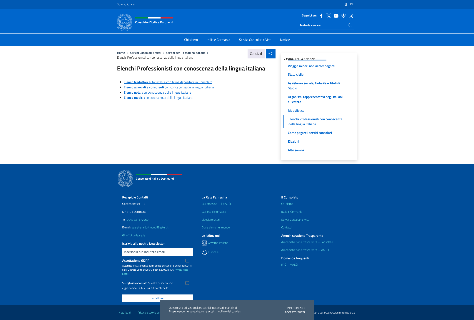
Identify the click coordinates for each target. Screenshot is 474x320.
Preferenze (296, 308)
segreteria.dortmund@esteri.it (150, 227)
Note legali (125, 312)
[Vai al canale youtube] (335, 15)
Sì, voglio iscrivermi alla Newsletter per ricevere (147, 283)
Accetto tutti (295, 312)
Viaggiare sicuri (211, 219)
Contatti (286, 227)
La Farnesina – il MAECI (216, 203)
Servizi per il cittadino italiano (186, 52)
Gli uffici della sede (133, 235)
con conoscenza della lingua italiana (169, 87)
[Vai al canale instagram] (350, 15)
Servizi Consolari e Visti (145, 52)
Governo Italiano (125, 4)
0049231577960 (137, 219)
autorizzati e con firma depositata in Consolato (168, 82)
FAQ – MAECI (289, 264)
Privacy (178, 270)
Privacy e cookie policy (150, 312)
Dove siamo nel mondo (216, 227)
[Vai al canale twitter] (327, 15)
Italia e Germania (291, 211)
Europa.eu (213, 252)
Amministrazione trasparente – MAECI (305, 250)
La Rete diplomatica (214, 211)
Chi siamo (287, 203)
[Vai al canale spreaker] (342, 15)
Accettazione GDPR (135, 260)
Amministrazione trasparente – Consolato (307, 242)
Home (121, 52)
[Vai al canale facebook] (320, 15)
